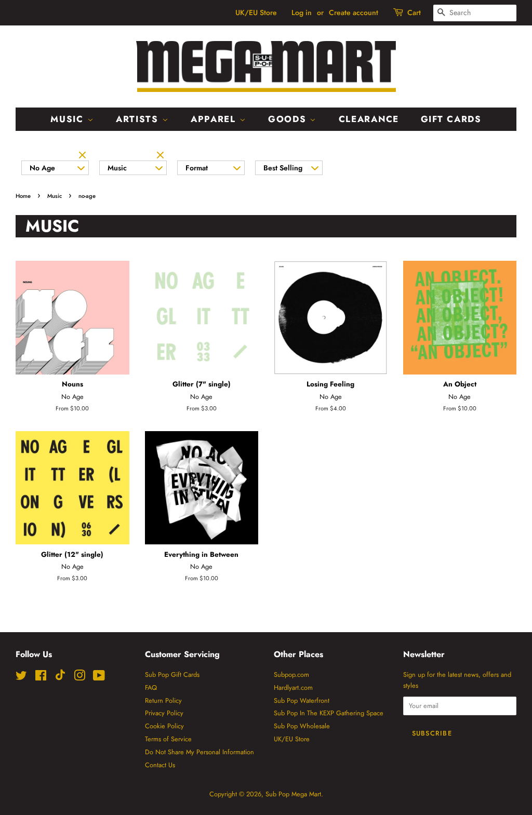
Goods (289, 119)
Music (68, 119)
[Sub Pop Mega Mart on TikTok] (60, 678)
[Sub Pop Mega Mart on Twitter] (21, 678)
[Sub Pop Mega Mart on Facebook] (41, 678)
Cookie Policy (164, 726)
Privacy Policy (164, 713)
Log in (301, 12)
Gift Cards (451, 119)
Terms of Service (168, 739)
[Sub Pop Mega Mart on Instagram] (79, 678)
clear (83, 156)
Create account (353, 12)
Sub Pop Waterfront (301, 700)
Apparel (215, 119)
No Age (42, 168)
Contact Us (160, 765)
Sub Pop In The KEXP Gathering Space (328, 713)
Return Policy (163, 700)
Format (196, 168)
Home (23, 196)
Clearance (369, 119)
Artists (139, 119)
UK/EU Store (256, 12)
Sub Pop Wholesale (302, 726)
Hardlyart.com (293, 687)
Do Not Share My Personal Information (199, 752)
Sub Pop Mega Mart (293, 794)
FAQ (151, 687)
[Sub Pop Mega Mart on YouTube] (99, 678)
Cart (414, 12)
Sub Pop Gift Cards (172, 674)
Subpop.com (291, 674)
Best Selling (282, 168)
